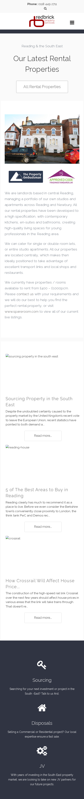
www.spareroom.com (21, 311)
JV (42, 766)
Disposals (42, 723)
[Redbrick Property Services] (42, 19)
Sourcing (42, 680)
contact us (25, 294)
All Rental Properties (42, 86)
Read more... (43, 436)
